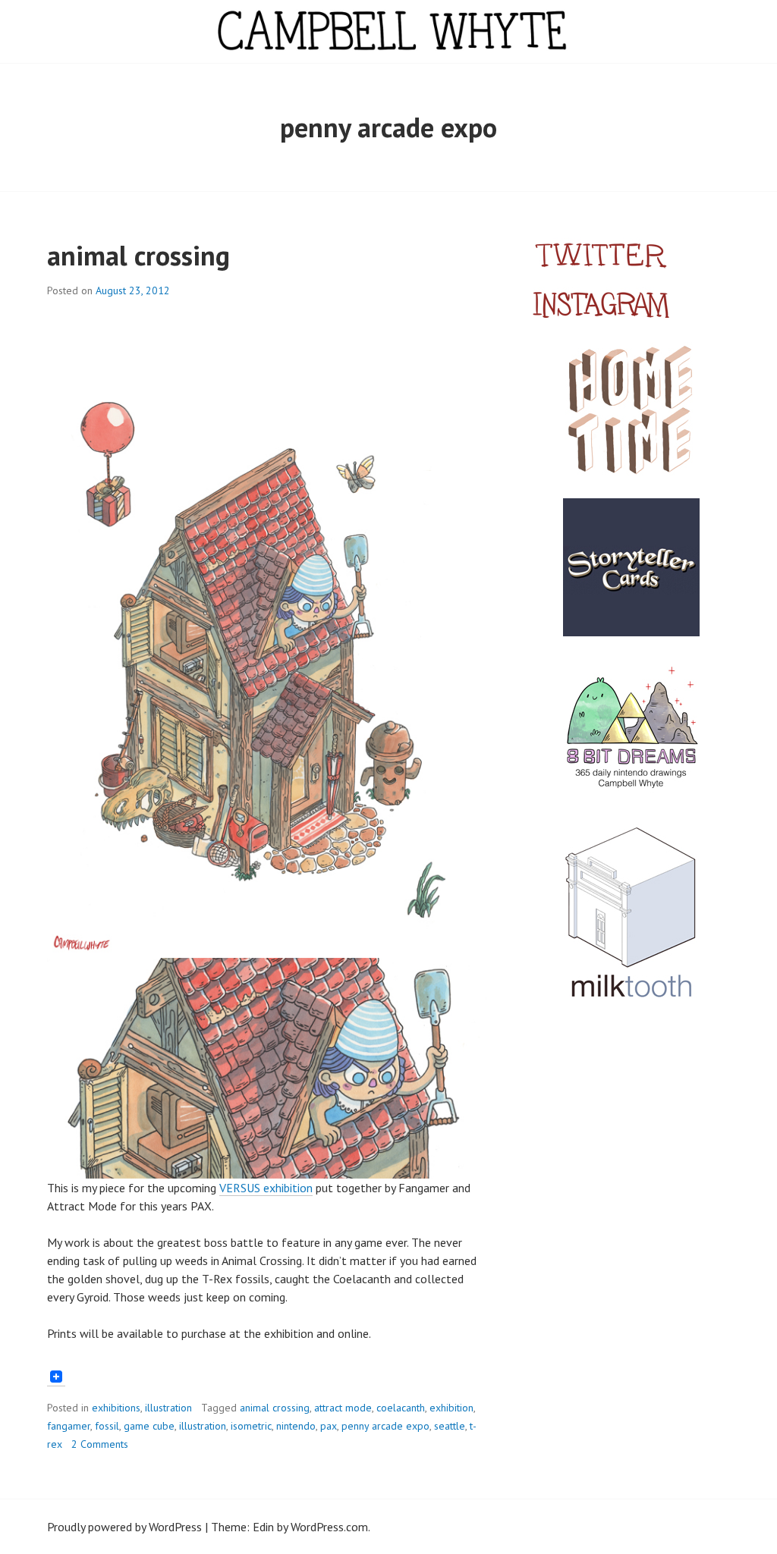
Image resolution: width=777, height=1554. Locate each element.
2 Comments (99, 1444)
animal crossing (138, 255)
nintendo (296, 1426)
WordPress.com (329, 1526)
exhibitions (116, 1407)
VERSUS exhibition (266, 1187)
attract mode (343, 1407)
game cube (149, 1426)
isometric (251, 1426)
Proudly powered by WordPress (124, 1526)
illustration (168, 1407)
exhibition (451, 1407)
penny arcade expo (385, 1426)
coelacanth (400, 1407)
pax (328, 1426)
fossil (107, 1426)
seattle (449, 1426)
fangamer (68, 1426)
